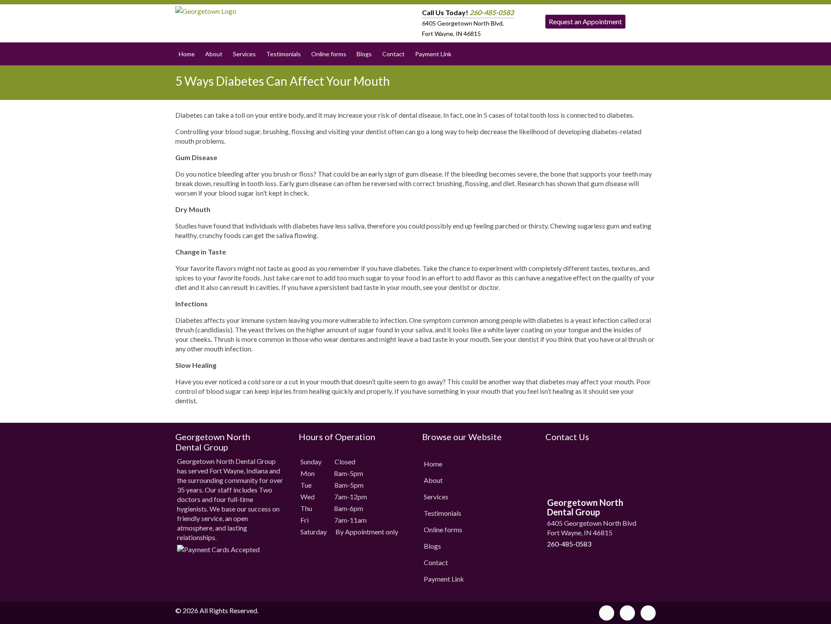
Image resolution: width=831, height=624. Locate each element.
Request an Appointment (585, 21)
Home (187, 54)
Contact (393, 54)
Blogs (364, 54)
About (213, 54)
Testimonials (283, 54)
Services (244, 54)
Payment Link (433, 54)
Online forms (328, 54)
